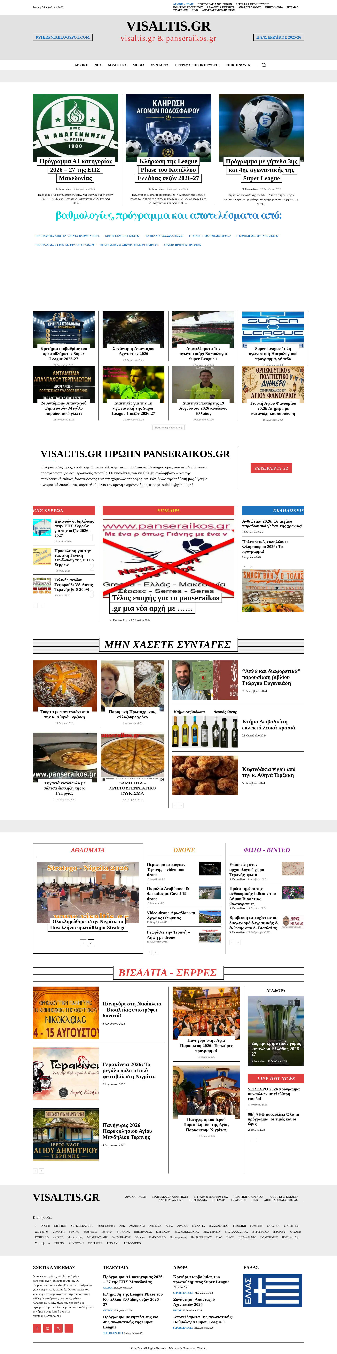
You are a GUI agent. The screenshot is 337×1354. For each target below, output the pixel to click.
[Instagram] (47, 1328)
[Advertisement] (168, 285)
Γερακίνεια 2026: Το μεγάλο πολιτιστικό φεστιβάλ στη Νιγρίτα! (129, 1070)
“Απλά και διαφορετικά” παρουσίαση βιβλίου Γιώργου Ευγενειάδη (271, 677)
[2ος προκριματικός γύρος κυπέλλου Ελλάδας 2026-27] (276, 1031)
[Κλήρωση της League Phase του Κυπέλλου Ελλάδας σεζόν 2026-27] (168, 128)
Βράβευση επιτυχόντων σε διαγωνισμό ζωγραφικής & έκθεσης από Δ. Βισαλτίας (253, 922)
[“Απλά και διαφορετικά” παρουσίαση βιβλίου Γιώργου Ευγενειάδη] (205, 680)
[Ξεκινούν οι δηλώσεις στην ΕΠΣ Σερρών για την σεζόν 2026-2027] (42, 527)
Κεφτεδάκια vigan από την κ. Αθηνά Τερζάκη (268, 772)
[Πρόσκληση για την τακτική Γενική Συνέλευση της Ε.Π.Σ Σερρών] (42, 556)
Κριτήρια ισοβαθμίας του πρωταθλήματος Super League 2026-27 (63, 353)
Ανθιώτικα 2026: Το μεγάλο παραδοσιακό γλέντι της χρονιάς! (272, 523)
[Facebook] (37, 1328)
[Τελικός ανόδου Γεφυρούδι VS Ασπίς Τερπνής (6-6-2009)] (42, 586)
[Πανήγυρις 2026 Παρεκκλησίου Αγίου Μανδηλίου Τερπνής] (66, 1134)
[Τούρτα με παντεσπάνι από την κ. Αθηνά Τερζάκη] (65, 686)
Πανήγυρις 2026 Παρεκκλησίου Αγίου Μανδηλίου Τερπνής (127, 1131)
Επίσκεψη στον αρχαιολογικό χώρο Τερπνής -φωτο (246, 869)
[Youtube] (69, 1328)
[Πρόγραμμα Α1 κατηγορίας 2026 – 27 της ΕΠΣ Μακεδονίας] (75, 128)
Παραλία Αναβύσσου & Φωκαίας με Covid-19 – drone (168, 893)
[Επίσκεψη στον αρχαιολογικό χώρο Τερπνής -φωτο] (293, 868)
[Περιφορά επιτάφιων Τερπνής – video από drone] (210, 868)
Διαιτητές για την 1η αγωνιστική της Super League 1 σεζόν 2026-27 (133, 408)
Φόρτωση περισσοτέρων (167, 427)
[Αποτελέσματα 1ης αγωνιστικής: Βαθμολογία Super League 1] (203, 329)
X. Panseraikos (63, 189)
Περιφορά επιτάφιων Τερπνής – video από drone (166, 869)
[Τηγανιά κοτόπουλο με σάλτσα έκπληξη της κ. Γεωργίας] (65, 757)
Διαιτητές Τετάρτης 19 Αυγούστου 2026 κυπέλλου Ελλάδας (203, 408)
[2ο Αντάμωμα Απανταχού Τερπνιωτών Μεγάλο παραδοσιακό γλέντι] (64, 384)
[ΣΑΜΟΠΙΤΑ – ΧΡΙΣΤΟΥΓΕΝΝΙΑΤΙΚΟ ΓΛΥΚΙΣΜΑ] (133, 757)
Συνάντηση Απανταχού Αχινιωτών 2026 (194, 1302)
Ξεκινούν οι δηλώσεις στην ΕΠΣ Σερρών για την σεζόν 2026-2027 (74, 528)
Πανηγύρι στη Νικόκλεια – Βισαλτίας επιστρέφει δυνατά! (132, 1010)
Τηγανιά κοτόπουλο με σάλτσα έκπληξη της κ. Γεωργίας (64, 788)
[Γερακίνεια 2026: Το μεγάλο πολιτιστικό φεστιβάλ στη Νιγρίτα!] (66, 1073)
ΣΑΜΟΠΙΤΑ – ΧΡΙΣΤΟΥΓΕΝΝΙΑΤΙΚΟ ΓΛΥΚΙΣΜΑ (132, 788)
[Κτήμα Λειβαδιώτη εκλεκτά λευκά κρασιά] (205, 728)
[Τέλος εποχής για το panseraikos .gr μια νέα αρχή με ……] (168, 558)
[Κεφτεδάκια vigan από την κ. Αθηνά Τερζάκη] (205, 775)
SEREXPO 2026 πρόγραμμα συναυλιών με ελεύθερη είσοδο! (274, 1094)
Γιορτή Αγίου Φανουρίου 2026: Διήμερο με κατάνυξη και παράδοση (273, 408)
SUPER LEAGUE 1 (113, 1333)
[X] (58, 1328)
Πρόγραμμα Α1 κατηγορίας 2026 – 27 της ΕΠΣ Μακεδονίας (76, 169)
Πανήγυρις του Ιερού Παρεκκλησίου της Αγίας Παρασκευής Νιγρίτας (206, 1124)
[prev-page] (35, 605)
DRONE (177, 1310)
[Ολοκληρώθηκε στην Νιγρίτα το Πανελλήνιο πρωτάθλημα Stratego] (88, 892)
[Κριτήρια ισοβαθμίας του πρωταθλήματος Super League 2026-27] (64, 329)
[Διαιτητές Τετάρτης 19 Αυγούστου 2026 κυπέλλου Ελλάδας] (203, 384)
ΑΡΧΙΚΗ (107, 1287)
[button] (263, 65)
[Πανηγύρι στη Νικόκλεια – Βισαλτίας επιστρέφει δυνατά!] (66, 1013)
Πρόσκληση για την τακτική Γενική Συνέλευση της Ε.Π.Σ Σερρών (74, 557)
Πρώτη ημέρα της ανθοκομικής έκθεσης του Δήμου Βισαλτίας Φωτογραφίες (252, 896)
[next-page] (41, 605)
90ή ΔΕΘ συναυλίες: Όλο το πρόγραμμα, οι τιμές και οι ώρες (273, 1119)
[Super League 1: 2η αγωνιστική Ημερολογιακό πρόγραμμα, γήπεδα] (273, 329)
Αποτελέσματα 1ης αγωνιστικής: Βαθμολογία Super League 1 (203, 353)
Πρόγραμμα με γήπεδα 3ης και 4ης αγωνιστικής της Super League (261, 170)
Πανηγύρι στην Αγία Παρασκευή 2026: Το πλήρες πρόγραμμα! (206, 1045)
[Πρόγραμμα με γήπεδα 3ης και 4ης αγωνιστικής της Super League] (261, 128)
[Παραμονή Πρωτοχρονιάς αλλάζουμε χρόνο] (133, 686)
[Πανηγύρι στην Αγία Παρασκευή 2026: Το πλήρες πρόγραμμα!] (206, 1013)
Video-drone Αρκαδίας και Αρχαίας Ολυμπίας (171, 915)
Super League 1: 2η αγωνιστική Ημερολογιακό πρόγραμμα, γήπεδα (273, 353)
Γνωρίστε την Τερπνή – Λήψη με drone (168, 935)
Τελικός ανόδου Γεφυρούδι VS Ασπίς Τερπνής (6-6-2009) (73, 584)
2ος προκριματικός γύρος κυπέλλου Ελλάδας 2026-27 (276, 1049)
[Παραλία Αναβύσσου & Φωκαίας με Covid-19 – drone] (210, 892)
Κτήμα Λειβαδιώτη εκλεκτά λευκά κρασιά (268, 725)
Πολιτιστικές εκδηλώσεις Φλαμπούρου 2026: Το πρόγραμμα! (265, 546)
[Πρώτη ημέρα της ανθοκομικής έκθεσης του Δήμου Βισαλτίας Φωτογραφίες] (293, 892)
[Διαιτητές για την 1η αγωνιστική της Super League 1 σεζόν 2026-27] (133, 384)
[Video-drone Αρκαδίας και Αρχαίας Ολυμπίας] (210, 916)
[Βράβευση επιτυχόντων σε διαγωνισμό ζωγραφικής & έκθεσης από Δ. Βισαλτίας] (293, 921)
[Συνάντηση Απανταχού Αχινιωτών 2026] (133, 329)
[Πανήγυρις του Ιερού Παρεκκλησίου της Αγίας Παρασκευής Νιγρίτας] (206, 1092)
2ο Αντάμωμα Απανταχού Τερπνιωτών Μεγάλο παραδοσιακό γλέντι (63, 408)
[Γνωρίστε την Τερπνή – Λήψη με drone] (210, 936)
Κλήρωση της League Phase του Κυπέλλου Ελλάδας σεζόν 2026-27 (168, 169)
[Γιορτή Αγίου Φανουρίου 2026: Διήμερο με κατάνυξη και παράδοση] (273, 384)
